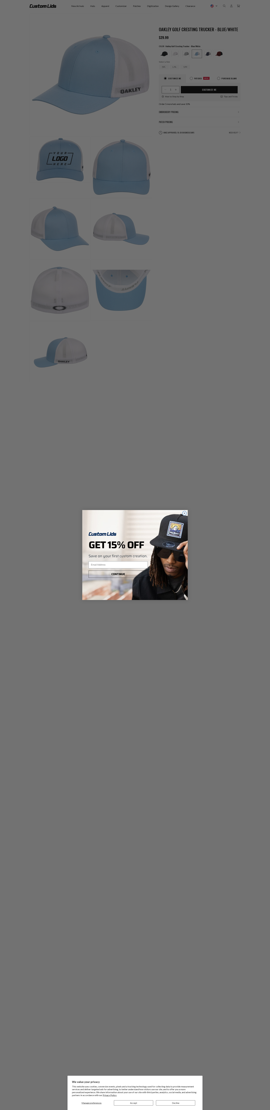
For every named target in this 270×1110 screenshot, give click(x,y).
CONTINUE (118, 574)
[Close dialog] (184, 513)
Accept (133, 1103)
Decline (175, 1103)
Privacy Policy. (110, 1095)
